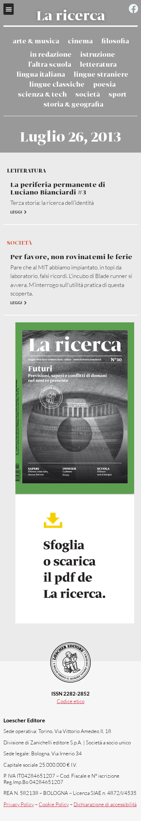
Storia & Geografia (73, 104)
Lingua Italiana (40, 74)
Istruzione (97, 55)
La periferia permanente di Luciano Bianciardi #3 (57, 188)
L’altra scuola (49, 64)
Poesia (104, 84)
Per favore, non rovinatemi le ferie (71, 257)
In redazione (51, 55)
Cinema (80, 41)
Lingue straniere (101, 74)
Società (87, 94)
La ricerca (70, 16)
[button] (8, 9)
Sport (117, 94)
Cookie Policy (54, 804)
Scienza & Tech (42, 94)
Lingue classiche (57, 84)
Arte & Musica (36, 41)
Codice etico (71, 701)
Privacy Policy (18, 804)
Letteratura (98, 64)
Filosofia (115, 41)
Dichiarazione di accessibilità (105, 804)
